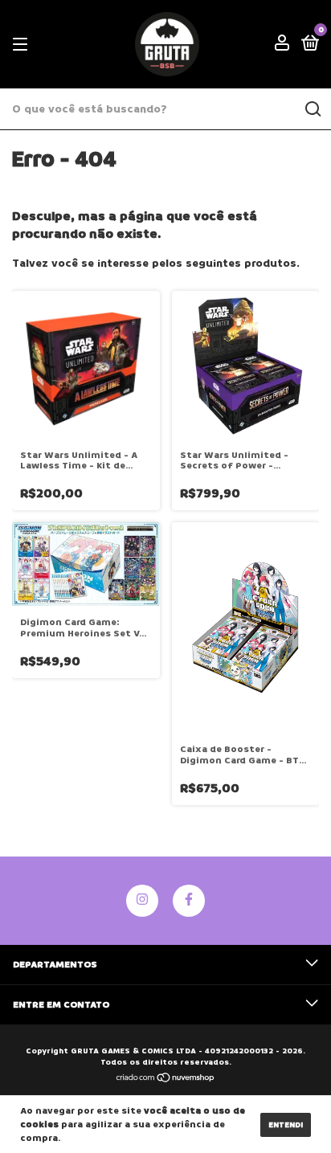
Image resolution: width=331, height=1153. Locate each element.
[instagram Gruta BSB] (142, 901)
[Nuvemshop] (166, 1079)
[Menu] (23, 44)
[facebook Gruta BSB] (189, 901)
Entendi (285, 1125)
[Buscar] (312, 109)
